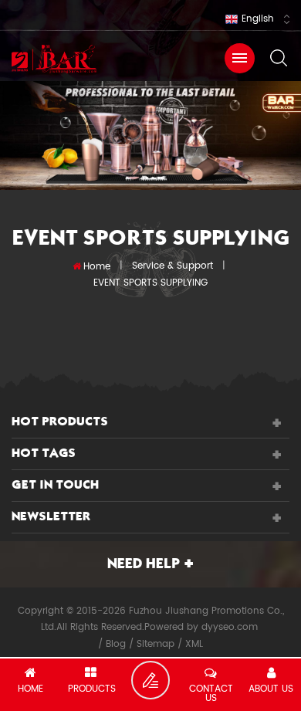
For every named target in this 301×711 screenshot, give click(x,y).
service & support (172, 266)
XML (194, 644)
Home (96, 266)
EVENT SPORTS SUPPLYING (150, 283)
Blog (116, 644)
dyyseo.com (229, 627)
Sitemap (155, 644)
